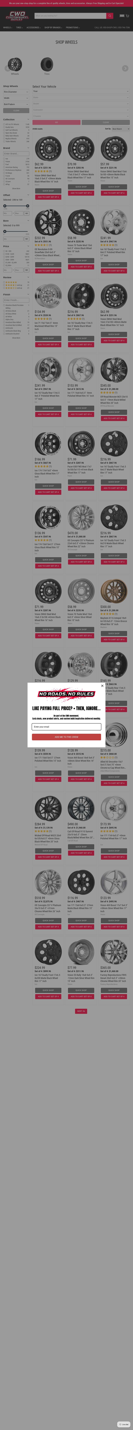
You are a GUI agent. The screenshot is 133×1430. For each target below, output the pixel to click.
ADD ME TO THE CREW (66, 737)
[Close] (102, 686)
